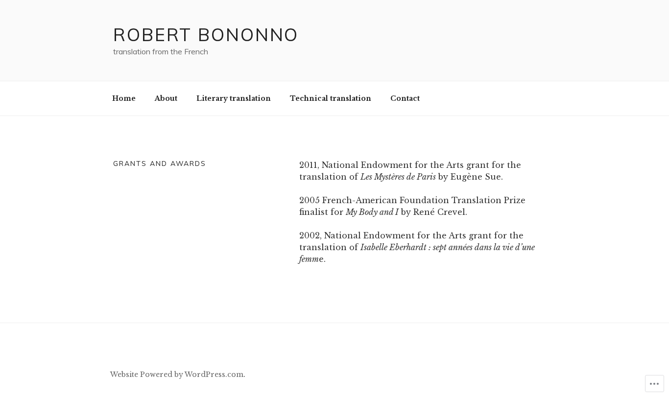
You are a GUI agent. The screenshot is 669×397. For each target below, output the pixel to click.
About (166, 98)
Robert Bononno (206, 34)
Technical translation (330, 98)
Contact (405, 98)
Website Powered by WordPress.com (176, 374)
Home (124, 98)
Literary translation (233, 98)
